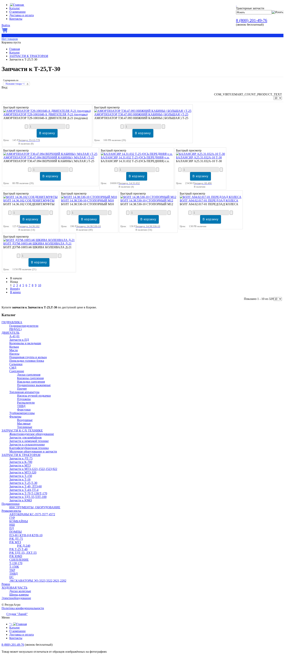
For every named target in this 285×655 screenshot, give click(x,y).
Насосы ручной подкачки (34, 395)
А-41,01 (14, 336)
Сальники (15, 364)
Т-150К (14, 566)
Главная (14, 49)
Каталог (14, 52)
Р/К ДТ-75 (16, 538)
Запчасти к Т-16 (19, 479)
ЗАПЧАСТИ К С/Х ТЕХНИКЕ (22, 430)
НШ (12, 524)
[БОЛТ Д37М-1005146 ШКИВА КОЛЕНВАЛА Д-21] (39, 240)
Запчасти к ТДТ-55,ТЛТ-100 (28, 496)
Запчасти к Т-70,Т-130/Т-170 (28, 493)
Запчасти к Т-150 (20, 476)
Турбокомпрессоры (22, 413)
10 (39, 285)
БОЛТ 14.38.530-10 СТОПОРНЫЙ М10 (87, 200)
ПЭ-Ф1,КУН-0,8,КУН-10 (25, 535)
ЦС (11, 577)
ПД (11, 528)
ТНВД (21, 406)
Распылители (26, 402)
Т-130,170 (15, 563)
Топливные (24, 427)
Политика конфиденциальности (23, 608)
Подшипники (11, 503)
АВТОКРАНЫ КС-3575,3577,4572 (32, 514)
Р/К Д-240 (23, 545)
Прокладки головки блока (26, 360)
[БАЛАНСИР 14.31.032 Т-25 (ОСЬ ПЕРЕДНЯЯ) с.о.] (137, 154)
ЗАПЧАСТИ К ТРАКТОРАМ (28, 56)
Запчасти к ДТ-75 (21, 458)
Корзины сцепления (30, 378)
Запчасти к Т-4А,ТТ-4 (23, 489)
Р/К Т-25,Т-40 (18, 549)
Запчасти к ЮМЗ (20, 500)
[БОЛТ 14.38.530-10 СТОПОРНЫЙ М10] (89, 197)
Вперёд (15, 288)
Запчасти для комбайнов (25, 437)
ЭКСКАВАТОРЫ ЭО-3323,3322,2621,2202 (37, 580)
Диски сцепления (28, 374)
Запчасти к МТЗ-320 (22, 472)
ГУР (12, 517)
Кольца (14, 346)
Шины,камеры (19, 594)
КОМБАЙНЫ (18, 521)
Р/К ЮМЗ (15, 556)
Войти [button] (6, 25)
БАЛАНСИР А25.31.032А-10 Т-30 (199, 157)
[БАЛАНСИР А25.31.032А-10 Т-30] (200, 154)
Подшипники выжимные (34, 385)
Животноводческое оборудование (31, 434)
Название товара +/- (15, 83)
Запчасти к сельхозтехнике (27, 444)
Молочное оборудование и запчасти (33, 451)
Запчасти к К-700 (20, 462)
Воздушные (25, 420)
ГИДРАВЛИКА (12, 322)
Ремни (6, 584)
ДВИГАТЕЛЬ (10, 332)
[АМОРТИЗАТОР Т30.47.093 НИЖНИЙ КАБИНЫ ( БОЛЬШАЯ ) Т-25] (142, 110)
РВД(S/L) (15, 329)
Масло (13, 350)
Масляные (24, 423)
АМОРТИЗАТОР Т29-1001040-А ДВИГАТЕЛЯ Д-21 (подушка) (45, 114)
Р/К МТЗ (15, 542)
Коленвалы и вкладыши (25, 343)
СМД (12, 367)
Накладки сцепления (31, 381)
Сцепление (16, 371)
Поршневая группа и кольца (28, 357)
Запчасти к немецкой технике (29, 441)
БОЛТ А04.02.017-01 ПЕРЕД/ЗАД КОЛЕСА (209, 200)
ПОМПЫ (15, 531)
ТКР (12, 570)
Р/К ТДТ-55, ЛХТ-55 (23, 552)
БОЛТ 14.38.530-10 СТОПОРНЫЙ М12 (146, 200)
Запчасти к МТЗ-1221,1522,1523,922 (33, 469)
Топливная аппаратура (24, 392)
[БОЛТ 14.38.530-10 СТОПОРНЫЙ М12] (148, 197)
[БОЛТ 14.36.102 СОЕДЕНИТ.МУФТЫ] (30, 197)
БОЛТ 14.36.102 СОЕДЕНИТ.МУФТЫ (28, 200)
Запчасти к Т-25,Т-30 (23, 483)
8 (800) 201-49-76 (251, 20)
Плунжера (24, 399)
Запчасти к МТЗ (20, 465)
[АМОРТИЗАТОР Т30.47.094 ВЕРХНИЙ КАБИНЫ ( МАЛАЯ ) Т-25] (50, 154)
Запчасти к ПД (19, 339)
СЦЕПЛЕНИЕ (19, 559)
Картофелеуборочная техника (29, 448)
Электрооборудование (16, 598)
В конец (15, 292)
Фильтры (15, 416)
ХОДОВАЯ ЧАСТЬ (14, 587)
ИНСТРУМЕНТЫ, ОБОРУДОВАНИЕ (34, 507)
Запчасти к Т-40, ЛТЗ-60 (25, 486)
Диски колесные (20, 591)
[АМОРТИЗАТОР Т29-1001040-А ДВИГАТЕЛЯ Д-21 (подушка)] (47, 110)
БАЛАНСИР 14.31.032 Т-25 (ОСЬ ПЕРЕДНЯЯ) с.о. (135, 157)
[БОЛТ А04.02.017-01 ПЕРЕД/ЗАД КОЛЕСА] (210, 197)
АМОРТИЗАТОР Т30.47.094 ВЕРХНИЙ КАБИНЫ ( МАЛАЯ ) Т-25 (48, 157)
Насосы (14, 353)
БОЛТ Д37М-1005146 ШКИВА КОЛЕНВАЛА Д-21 (37, 243)
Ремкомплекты (11, 510)
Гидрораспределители (23, 325)
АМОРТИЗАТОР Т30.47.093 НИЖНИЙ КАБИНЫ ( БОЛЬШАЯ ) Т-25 (141, 114)
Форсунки (24, 409)
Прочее (22, 388)
